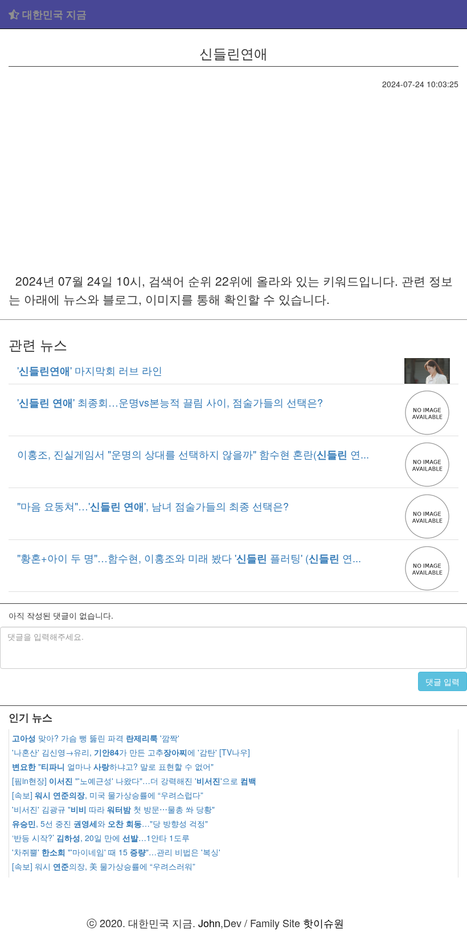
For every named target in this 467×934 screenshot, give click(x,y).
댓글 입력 (442, 681)
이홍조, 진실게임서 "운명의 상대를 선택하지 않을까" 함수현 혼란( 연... (193, 453)
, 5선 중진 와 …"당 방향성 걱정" (110, 823)
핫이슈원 (323, 922)
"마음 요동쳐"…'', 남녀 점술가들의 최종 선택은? (153, 505)
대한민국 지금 (53, 14)
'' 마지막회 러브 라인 (89, 370)
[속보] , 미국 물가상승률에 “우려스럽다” (107, 795)
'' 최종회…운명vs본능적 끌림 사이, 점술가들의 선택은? (170, 402)
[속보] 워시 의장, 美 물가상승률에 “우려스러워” (103, 866)
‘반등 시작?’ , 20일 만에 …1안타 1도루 (101, 837)
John (209, 922)
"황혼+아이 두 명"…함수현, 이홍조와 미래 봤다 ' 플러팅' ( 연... (189, 557)
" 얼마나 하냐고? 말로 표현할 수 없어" (113, 766)
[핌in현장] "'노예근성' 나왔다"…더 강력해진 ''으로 (134, 780)
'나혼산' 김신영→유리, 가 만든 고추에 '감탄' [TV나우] (131, 752)
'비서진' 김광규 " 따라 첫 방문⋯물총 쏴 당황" (113, 809)
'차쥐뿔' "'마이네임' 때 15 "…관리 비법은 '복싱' (116, 852)
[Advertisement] (233, 175)
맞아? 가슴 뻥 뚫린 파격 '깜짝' (95, 738)
